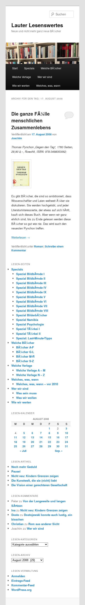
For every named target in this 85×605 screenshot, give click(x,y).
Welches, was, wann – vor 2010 (37, 384)
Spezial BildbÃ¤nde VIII (32, 310)
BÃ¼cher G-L (25, 352)
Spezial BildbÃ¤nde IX (31, 292)
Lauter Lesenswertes (37, 25)
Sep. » (59, 451)
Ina (13, 510)
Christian (17, 524)
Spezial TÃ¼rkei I (28, 329)
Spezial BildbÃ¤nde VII (31, 306)
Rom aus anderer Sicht (43, 524)
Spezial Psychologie (30, 324)
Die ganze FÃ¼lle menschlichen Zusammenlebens (31, 120)
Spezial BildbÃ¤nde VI (31, 301)
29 (49, 446)
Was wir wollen (26, 398)
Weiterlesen (20, 237)
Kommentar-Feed (22, 585)
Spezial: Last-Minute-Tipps (34, 338)
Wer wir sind (44, 77)
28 (40, 446)
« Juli (23, 451)
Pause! (15, 471)
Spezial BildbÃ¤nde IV (31, 287)
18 (15, 442)
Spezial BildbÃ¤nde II (30, 278)
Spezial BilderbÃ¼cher (31, 315)
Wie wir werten (21, 85)
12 (24, 437)
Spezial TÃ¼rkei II (28, 334)
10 (66, 433)
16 (58, 437)
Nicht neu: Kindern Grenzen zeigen (35, 476)
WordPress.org (21, 590)
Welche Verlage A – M (30, 370)
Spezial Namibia (27, 320)
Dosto (15, 515)
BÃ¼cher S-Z (25, 361)
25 (15, 446)
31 (66, 446)
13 (32, 437)
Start (15, 68)
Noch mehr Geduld (24, 467)
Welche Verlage (21, 77)
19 (24, 442)
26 (24, 446)
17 (66, 437)
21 (40, 442)
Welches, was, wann (48, 85)
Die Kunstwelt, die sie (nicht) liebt (34, 480)
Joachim (16, 138)
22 (49, 442)
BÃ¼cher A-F (25, 347)
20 (32, 442)
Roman (38, 246)
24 (66, 442)
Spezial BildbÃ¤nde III (31, 283)
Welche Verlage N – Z (30, 375)
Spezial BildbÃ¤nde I (30, 274)
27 (32, 446)
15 (49, 437)
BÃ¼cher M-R (25, 356)
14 (40, 437)
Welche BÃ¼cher (51, 68)
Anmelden (18, 576)
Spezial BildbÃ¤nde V (31, 297)
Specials (29, 68)
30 (58, 446)
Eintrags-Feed (20, 580)
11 (15, 437)
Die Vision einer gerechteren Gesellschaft (39, 485)
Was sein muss (26, 393)
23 (58, 442)
